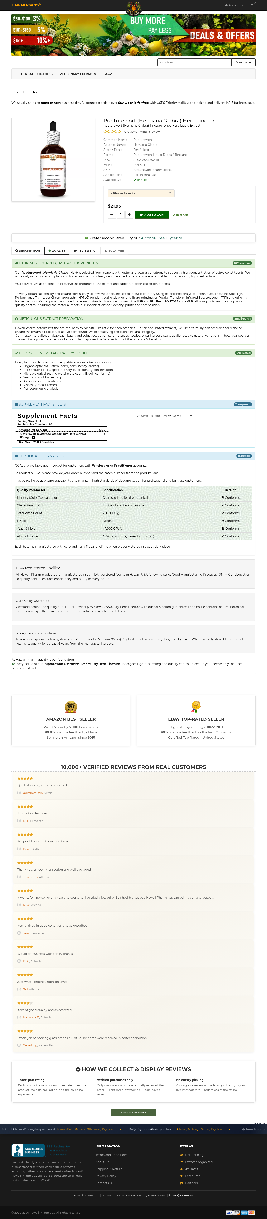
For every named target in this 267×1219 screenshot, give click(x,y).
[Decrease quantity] (112, 215)
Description (29, 250)
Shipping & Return (109, 1169)
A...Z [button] (109, 74)
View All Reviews (133, 1112)
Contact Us (104, 1183)
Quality (58, 250)
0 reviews (130, 131)
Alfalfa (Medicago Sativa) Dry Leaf (162, 1129)
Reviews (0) (87, 250)
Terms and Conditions (111, 1155)
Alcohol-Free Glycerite (161, 238)
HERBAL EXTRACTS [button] (36, 74)
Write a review (150, 131)
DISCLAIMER (114, 250)
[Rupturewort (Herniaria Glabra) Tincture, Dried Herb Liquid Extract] (53, 159)
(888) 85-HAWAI (183, 1195)
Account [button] (235, 5)
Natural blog (194, 1155)
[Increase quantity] (129, 215)
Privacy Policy (106, 1176)
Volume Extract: (148, 416)
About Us (102, 1162)
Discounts (192, 1176)
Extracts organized (199, 1162)
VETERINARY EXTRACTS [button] (78, 74)
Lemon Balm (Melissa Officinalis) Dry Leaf (47, 1129)
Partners (191, 1183)
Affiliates (191, 1169)
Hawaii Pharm (26, 5)
